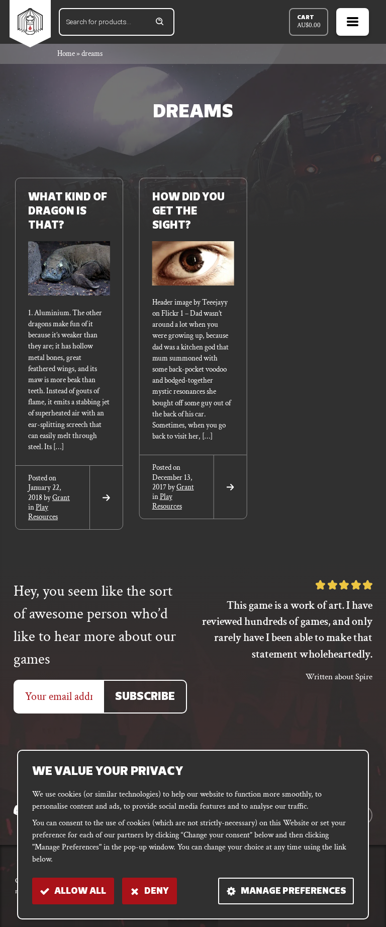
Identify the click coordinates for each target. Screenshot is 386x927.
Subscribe (145, 697)
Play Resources (43, 512)
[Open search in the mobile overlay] (116, 22)
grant (61, 498)
